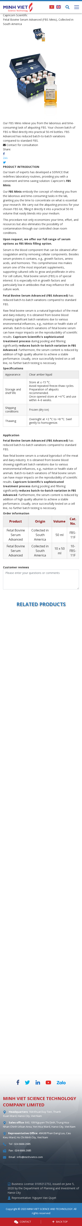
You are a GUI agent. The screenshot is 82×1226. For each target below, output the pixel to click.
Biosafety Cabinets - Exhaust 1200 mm (40, 783)
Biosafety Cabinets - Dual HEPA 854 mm (40, 1061)
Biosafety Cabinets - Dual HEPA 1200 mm (41, 969)
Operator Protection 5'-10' (40, 691)
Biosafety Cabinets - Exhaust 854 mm (41, 876)
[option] (41, 35)
